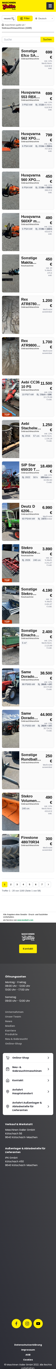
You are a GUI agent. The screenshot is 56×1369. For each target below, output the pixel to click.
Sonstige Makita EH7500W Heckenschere (32, 260)
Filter (27, 18)
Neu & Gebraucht (16, 1039)
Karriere (10, 1030)
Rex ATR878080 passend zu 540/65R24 (31, 301)
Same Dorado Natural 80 (30, 715)
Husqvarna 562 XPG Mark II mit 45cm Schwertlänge (32, 136)
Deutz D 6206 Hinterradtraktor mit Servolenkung (32, 508)
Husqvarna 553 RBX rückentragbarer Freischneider (32, 94)
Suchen (47, 39)
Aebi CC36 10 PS (30, 384)
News (8, 1021)
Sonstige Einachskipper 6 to (32, 632)
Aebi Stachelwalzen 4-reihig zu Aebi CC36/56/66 (32, 425)
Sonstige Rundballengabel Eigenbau (32, 757)
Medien (10, 1026)
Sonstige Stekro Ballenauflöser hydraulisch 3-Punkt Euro (32, 591)
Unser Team (13, 1016)
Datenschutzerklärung (28, 1344)
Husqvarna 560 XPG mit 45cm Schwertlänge (32, 177)
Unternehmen (14, 1012)
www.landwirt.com (25, 920)
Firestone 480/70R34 (30, 839)
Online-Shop (13, 1043)
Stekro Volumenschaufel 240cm (32, 798)
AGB (28, 1354)
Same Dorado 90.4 (27, 674)
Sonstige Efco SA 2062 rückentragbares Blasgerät (32, 53)
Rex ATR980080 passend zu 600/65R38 (31, 343)
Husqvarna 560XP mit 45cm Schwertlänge (32, 218)
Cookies (28, 1359)
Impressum (28, 1349)
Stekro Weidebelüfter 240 (32, 550)
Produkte (11, 1034)
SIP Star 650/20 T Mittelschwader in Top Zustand (32, 467)
